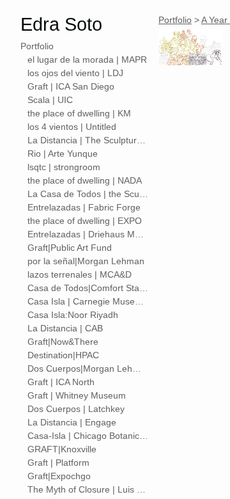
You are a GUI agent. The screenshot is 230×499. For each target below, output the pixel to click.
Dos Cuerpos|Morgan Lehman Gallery (88, 368)
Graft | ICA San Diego (70, 86)
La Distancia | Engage (71, 422)
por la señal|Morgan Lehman (85, 261)
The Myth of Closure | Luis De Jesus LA (88, 489)
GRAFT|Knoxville (61, 449)
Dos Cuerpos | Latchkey (76, 409)
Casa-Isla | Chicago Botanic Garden (88, 436)
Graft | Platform (58, 462)
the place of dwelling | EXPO (84, 221)
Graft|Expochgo (59, 476)
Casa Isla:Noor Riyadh (72, 315)
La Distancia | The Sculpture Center (88, 140)
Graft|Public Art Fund (69, 247)
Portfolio (37, 46)
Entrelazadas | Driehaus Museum (88, 234)
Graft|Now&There (62, 342)
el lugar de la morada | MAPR (87, 59)
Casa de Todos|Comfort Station (88, 288)
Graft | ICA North (61, 382)
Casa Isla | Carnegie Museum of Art (88, 301)
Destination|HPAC (63, 355)
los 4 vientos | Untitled (71, 127)
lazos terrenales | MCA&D (79, 274)
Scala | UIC (50, 100)
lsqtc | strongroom (63, 167)
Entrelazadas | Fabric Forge (84, 207)
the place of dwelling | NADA (84, 180)
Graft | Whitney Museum (76, 395)
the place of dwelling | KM (79, 113)
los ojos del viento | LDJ (75, 73)
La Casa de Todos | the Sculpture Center (88, 194)
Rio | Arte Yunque (62, 153)
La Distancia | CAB (65, 328)
